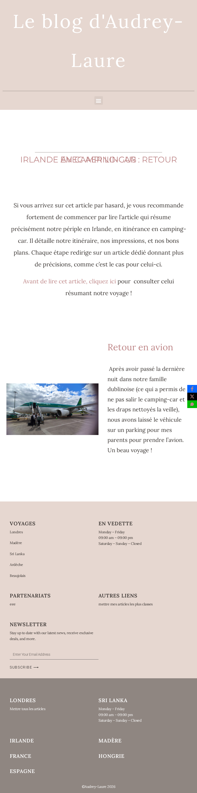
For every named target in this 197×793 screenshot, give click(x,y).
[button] (98, 100)
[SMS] (192, 404)
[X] (192, 396)
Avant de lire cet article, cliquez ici (69, 281)
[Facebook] (192, 389)
